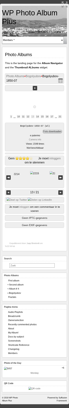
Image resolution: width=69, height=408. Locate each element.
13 (32, 116)
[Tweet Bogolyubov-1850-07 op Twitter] (17, 199)
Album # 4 (14, 288)
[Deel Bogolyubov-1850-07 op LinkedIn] (40, 199)
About (11, 328)
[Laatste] (60, 177)
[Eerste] (8, 177)
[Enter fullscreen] (65, 4)
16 (47, 116)
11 (23, 116)
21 (60, 116)
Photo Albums (15, 76)
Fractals (12, 297)
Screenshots (14, 341)
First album (13, 280)
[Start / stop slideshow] (35, 88)
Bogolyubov (33, 76)
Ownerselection (16, 320)
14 (37, 116)
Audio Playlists (15, 312)
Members (12, 353)
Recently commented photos (22, 324)
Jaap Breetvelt (32, 243)
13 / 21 (34, 192)
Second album (16, 284)
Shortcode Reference (18, 345)
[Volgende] (60, 192)
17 (52, 116)
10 (18, 116)
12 (28, 116)
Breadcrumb (14, 316)
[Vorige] (8, 192)
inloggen (55, 158)
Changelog (13, 349)
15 (42, 116)
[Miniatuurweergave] (60, 80)
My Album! (13, 332)
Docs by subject (16, 336)
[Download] (52, 131)
